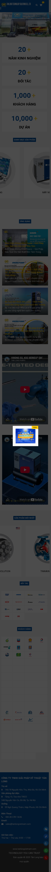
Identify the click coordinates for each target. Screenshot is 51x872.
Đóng (35, 427)
